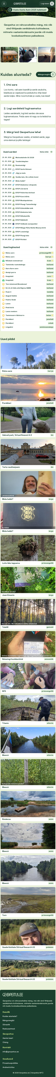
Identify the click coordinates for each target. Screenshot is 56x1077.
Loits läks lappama (11, 563)
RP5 (4, 691)
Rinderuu (6, 819)
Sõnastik (6, 1024)
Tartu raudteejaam (11, 467)
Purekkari (6, 403)
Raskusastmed (9, 1029)
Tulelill (5, 627)
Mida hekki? (7, 499)
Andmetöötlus (8, 1067)
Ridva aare (7, 371)
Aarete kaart (8, 1038)
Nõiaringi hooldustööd (12, 659)
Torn (4, 915)
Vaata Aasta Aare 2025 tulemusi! (29, 9)
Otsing (5, 1042)
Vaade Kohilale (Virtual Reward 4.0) (18, 947)
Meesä (5, 755)
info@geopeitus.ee (11, 1051)
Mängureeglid (8, 1020)
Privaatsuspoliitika (10, 1063)
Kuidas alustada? (10, 1016)
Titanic (5, 723)
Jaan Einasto (8, 595)
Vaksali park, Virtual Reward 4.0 (17, 435)
